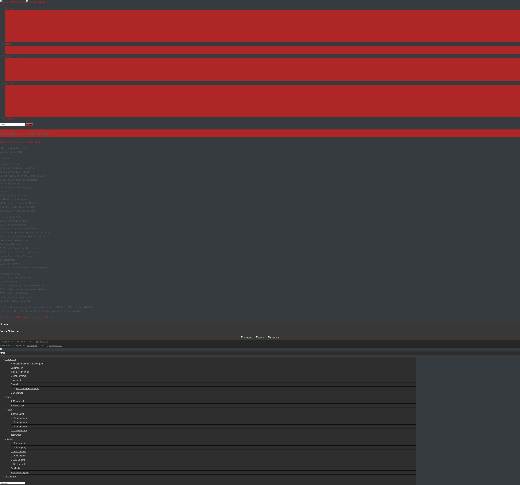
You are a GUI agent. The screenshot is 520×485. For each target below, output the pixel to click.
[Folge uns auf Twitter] (260, 338)
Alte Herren (10, 118)
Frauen (8, 55)
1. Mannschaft (17, 48)
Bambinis (15, 111)
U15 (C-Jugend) (18, 95)
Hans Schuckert (32, 142)
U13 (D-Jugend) (18, 99)
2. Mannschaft (17, 52)
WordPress (32, 345)
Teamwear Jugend (19, 114)
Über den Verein (18, 24)
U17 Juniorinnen (18, 64)
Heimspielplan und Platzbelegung (25, 12)
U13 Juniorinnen (18, 71)
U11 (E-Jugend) (17, 103)
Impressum (42, 341)
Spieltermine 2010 (10, 317)
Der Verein (9, 8)
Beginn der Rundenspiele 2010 (37, 317)
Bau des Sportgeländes (26, 36)
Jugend (8, 83)
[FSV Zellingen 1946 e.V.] (26, 2)
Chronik (14, 32)
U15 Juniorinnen (18, 67)
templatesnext (55, 345)
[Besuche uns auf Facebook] (247, 338)
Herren (8, 44)
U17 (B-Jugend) (18, 91)
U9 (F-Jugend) (17, 107)
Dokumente (16, 28)
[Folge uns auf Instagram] (273, 338)
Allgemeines (18, 142)
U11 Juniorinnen (18, 75)
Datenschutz (16, 40)
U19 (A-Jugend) (18, 87)
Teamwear (15, 79)
